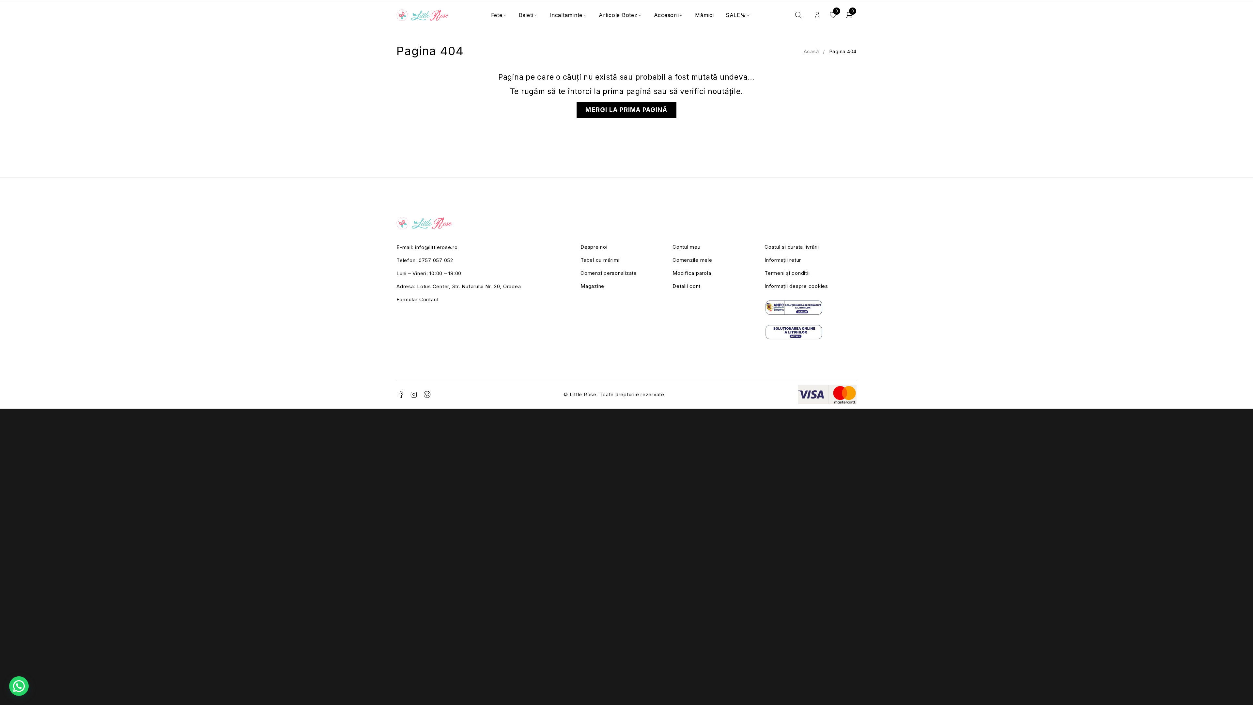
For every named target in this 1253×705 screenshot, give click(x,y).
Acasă (811, 51)
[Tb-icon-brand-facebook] (400, 394)
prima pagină (627, 91)
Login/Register (817, 15)
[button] (19, 686)
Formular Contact (417, 299)
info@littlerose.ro (436, 247)
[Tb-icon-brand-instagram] (414, 394)
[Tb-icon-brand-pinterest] (427, 394)
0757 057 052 (436, 260)
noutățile (724, 91)
